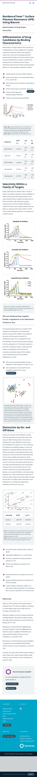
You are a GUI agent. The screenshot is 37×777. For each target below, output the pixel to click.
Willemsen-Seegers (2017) (12, 615)
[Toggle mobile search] (30, 3)
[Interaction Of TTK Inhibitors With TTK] (18, 102)
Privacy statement (28, 754)
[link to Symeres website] (27, 745)
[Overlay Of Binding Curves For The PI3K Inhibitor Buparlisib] (18, 276)
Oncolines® (21, 336)
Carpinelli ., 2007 (9, 474)
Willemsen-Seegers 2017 (17, 445)
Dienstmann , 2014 (19, 419)
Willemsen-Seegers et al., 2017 (11, 536)
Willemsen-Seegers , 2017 (15, 310)
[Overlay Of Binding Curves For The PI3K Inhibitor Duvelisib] (18, 247)
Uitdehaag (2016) (9, 627)
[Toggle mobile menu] (33, 3)
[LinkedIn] (21, 709)
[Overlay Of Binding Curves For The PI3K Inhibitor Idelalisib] (18, 219)
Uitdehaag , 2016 (9, 357)
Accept (31, 774)
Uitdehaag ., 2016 (22, 410)
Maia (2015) (8, 603)
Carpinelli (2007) (9, 652)
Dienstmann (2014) (10, 641)
